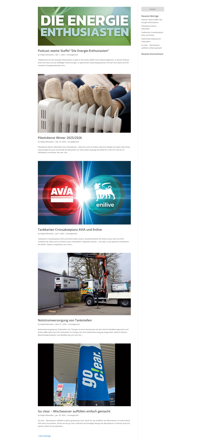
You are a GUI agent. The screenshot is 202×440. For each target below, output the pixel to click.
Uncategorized (72, 55)
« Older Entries (57, 436)
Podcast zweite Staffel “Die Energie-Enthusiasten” (73, 51)
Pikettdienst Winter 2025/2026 (60, 138)
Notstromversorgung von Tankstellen (65, 320)
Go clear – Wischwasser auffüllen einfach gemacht (74, 411)
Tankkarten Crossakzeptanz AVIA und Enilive (70, 229)
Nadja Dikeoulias (47, 55)
